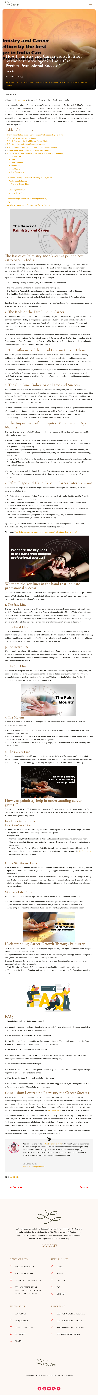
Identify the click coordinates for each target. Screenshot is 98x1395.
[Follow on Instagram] (44, 1388)
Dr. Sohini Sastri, (55, 1110)
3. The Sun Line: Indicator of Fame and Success (26, 144)
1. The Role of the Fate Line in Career (22, 138)
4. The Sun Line (15, 166)
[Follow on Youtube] (49, 1388)
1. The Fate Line (15, 156)
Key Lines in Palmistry (18, 181)
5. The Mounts (14, 169)
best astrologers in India (52, 1144)
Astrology (19, 77)
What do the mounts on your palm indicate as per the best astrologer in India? (45, 532)
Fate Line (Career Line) (20, 184)
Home (7, 82)
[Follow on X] (54, 1388)
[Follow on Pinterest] (58, 1388)
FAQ (8, 202)
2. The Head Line (15, 160)
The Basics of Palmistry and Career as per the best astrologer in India (35, 135)
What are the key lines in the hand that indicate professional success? (35, 153)
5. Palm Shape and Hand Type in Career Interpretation (29, 150)
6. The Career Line (16, 172)
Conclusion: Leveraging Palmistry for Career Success (28, 205)
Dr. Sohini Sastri (85, 851)
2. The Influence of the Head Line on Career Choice (28, 141)
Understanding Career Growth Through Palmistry (27, 199)
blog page (22, 100)
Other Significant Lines (18, 190)
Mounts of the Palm (16, 193)
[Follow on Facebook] (39, 1388)
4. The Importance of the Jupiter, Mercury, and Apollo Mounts (32, 147)
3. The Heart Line (16, 163)
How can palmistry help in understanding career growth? (30, 178)
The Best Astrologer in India (34, 1167)
